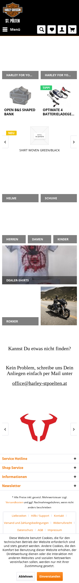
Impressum (55, 530)
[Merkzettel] (51, 29)
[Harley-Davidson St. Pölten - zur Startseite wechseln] (12, 12)
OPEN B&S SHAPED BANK (19, 112)
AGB (40, 530)
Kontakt (59, 516)
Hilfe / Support (40, 516)
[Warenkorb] (72, 29)
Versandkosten (14, 502)
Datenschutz (25, 530)
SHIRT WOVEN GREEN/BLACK (39, 150)
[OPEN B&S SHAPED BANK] (20, 95)
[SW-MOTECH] (39, 429)
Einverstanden (49, 576)
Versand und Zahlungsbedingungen (26, 523)
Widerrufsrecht (62, 523)
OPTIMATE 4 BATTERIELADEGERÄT (59, 112)
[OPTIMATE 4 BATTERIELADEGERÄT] (59, 95)
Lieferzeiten (19, 516)
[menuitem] (11, 29)
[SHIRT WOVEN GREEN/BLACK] (39, 135)
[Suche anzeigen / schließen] (41, 29)
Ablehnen (26, 576)
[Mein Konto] (62, 29)
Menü (15, 29)
